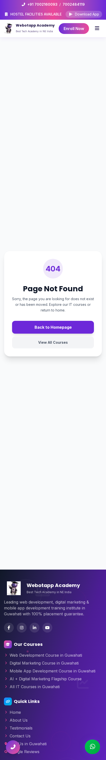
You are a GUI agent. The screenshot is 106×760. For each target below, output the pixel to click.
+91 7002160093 (42, 4)
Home (15, 712)
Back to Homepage (53, 327)
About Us (19, 720)
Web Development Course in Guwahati (46, 655)
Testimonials (21, 728)
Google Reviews (24, 751)
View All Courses (53, 342)
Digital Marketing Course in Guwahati (44, 663)
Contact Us (20, 735)
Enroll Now (74, 28)
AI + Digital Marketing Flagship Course (46, 678)
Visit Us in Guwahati (28, 743)
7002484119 (74, 4)
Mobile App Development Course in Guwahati (52, 670)
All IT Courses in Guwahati (35, 686)
